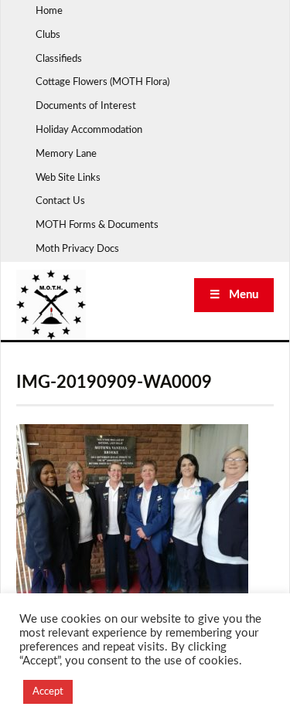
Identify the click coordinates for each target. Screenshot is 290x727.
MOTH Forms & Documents (97, 225)
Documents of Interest (86, 106)
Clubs (48, 35)
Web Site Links (68, 178)
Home (49, 11)
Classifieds (59, 59)
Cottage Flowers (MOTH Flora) (102, 82)
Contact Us (60, 201)
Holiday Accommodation (89, 130)
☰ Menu (234, 295)
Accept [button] (47, 692)
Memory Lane (66, 154)
